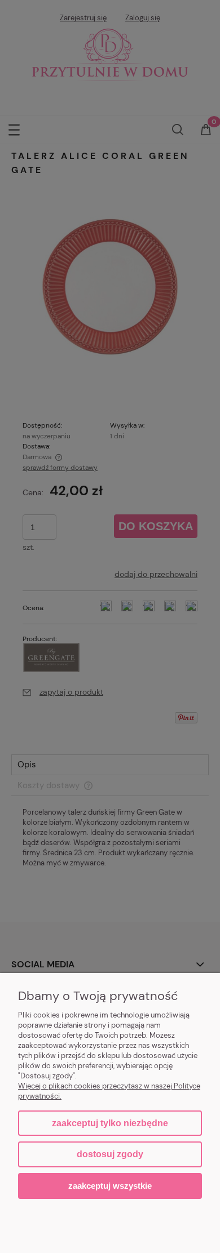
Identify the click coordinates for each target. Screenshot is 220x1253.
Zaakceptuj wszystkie (110, 1185)
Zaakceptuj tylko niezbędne (110, 1123)
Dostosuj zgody (110, 1154)
